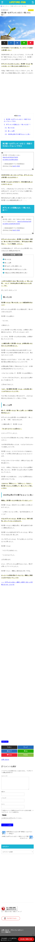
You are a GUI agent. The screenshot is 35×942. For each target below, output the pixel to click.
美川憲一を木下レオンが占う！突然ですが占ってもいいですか (17, 120)
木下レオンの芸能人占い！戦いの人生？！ (17, 124)
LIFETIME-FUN (17, 2)
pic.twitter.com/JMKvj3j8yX (10, 159)
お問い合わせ (5, 759)
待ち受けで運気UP (25, 939)
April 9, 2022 (16, 230)
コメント (4, 776)
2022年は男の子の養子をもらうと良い (17, 134)
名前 (3, 791)
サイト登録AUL (6, 932)
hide (19, 115)
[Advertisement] (17, 94)
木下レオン (5, 741)
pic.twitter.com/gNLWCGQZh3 (11, 223)
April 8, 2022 (16, 166)
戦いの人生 (9, 127)
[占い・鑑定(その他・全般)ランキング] (9, 909)
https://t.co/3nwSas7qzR (24, 221)
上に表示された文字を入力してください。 (12, 818)
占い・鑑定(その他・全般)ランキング (11, 911)
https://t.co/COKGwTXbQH (10, 157)
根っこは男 (9, 131)
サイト (3, 804)
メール (3, 798)
